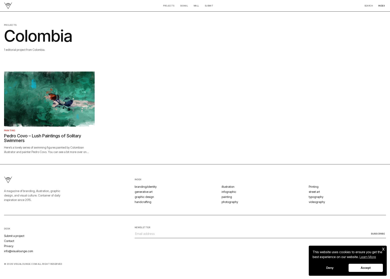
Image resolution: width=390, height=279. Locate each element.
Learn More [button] (368, 257)
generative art (144, 191)
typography (316, 197)
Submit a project (14, 236)
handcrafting (143, 202)
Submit (209, 5)
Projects (168, 5)
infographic (229, 191)
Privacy (8, 246)
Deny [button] (330, 267)
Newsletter (142, 227)
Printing (313, 186)
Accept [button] (366, 267)
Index (381, 5)
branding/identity (146, 186)
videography (317, 202)
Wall (196, 5)
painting (9, 130)
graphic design (144, 197)
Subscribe (378, 233)
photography (230, 202)
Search (368, 5)
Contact (9, 241)
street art (314, 191)
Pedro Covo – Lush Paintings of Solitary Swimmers (42, 138)
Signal (184, 5)
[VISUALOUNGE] (8, 6)
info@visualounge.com (18, 251)
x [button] (383, 249)
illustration (228, 186)
